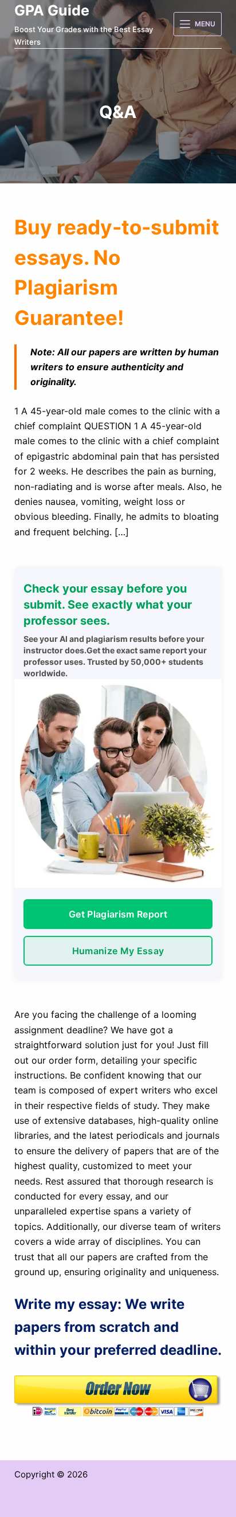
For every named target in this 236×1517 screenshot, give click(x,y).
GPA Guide (51, 10)
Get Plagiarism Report (118, 914)
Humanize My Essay (118, 951)
